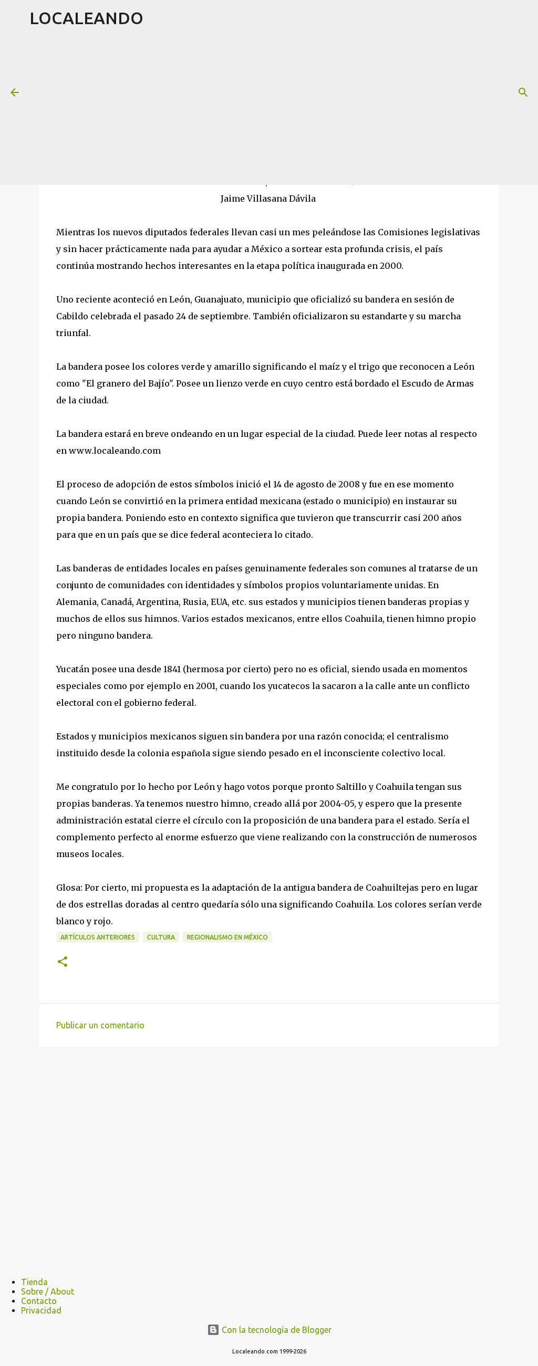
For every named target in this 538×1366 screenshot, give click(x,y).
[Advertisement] (283, 109)
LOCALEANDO (86, 17)
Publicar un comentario (100, 1025)
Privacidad (41, 1310)
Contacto (39, 1301)
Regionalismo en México (227, 937)
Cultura (161, 937)
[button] (62, 962)
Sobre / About (47, 1291)
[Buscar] (523, 92)
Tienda (34, 1282)
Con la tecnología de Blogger (276, 1329)
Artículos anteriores (97, 937)
